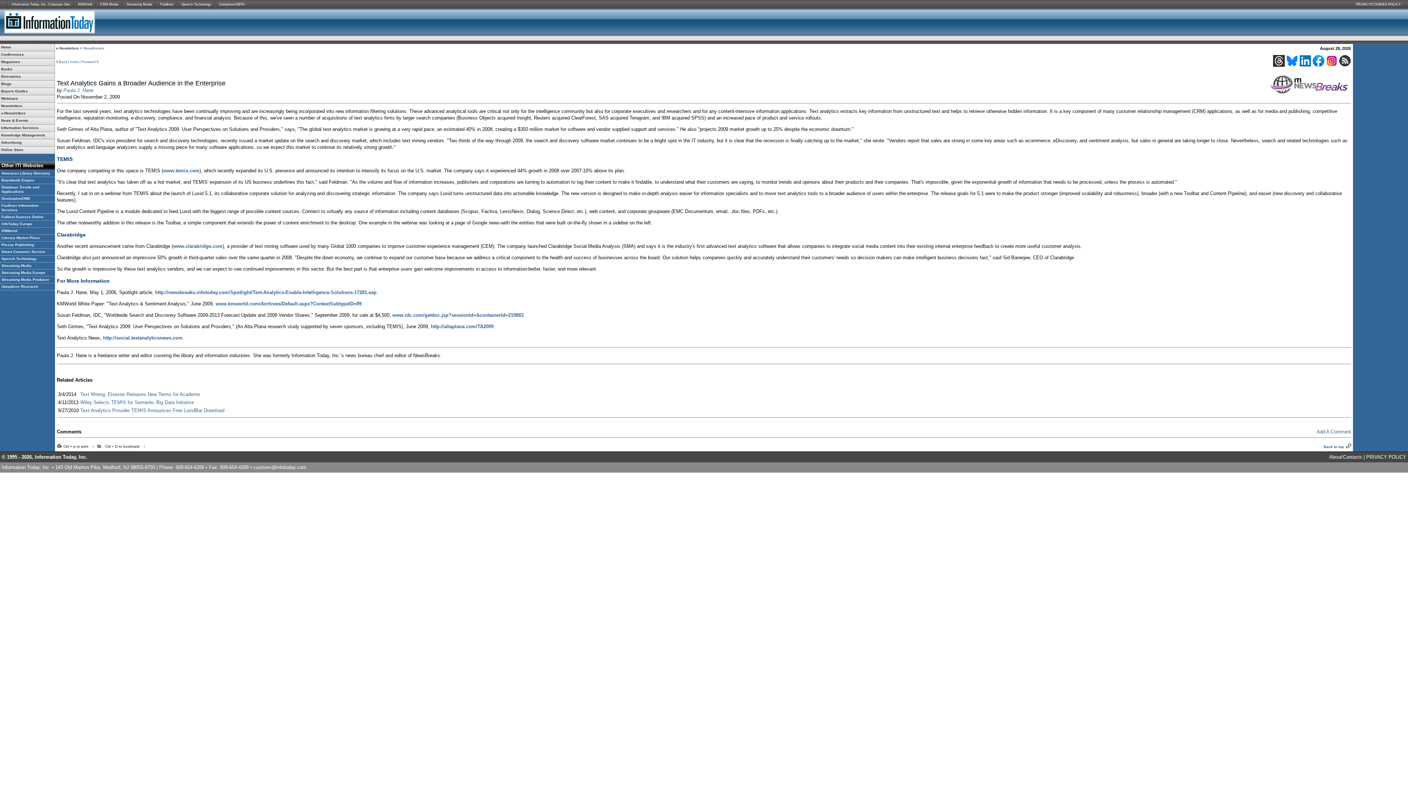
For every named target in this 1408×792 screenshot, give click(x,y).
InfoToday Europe (17, 224)
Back (63, 62)
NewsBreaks (93, 48)
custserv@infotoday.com (279, 467)
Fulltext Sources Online (22, 217)
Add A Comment (1334, 431)
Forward (89, 62)
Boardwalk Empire (17, 180)
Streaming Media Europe (23, 273)
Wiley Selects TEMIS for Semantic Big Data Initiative (137, 402)
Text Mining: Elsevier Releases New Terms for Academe (140, 394)
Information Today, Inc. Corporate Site (41, 4)
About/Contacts (1345, 457)
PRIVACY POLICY (1386, 457)
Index (75, 62)
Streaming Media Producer (25, 280)
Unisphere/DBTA (232, 4)
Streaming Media (139, 4)
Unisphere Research (19, 287)
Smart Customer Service (23, 252)
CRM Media (109, 4)
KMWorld (85, 4)
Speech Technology (196, 4)
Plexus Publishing (17, 245)
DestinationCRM (15, 199)
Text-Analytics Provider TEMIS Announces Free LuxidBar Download (152, 410)
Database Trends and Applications (20, 189)
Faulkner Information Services (19, 207)
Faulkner (166, 4)
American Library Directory (25, 173)
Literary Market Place (20, 238)
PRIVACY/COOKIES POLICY (1378, 4)
